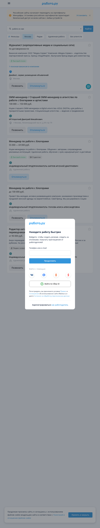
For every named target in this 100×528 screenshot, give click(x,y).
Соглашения (34, 293)
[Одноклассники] (56, 275)
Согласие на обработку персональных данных (52, 296)
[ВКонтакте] (31, 275)
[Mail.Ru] (43, 275)
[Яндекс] (68, 275)
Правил (63, 291)
